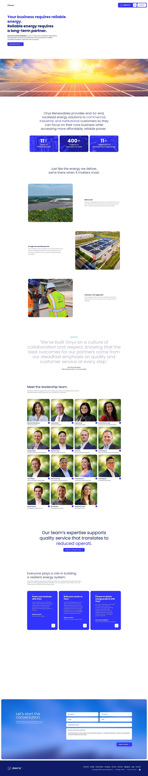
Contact (138, 767)
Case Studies (99, 767)
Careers (114, 767)
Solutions (86, 767)
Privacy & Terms (131, 769)
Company (107, 767)
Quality (92, 767)
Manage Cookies (120, 769)
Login (132, 767)
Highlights (127, 767)
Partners (120, 767)
